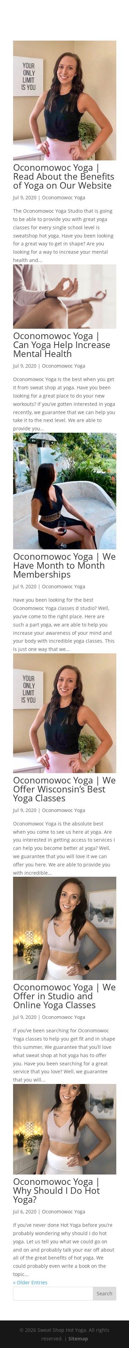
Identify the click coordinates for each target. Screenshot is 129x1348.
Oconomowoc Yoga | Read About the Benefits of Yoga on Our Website (63, 176)
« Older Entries (30, 1282)
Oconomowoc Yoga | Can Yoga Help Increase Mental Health (61, 344)
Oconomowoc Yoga (63, 197)
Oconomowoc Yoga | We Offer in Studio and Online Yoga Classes (64, 996)
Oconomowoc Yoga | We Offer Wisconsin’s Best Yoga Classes (64, 789)
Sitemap (78, 1338)
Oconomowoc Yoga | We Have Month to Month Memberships (64, 565)
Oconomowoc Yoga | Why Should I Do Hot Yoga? (56, 1190)
